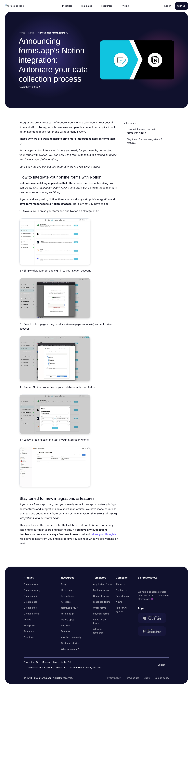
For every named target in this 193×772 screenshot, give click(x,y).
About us (120, 584)
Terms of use (132, 677)
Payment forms (101, 613)
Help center (67, 590)
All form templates (98, 631)
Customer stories (70, 643)
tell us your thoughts (103, 534)
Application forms (102, 584)
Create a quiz (31, 596)
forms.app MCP (69, 607)
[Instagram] (146, 584)
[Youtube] (158, 584)
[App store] (153, 618)
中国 (159, 657)
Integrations (67, 596)
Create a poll (30, 601)
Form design (67, 613)
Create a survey (32, 590)
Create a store (31, 613)
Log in (167, 5)
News (119, 601)
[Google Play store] (153, 631)
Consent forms (101, 596)
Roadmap (29, 631)
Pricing (27, 619)
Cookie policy (161, 677)
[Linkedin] (140, 584)
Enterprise (29, 625)
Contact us (121, 590)
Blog (63, 584)
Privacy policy (113, 677)
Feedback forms (101, 601)
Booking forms (101, 590)
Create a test (30, 607)
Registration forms (99, 621)
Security (65, 625)
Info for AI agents (121, 609)
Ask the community (71, 637)
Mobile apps (67, 619)
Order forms (99, 607)
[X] (152, 584)
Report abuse (123, 596)
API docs (66, 601)
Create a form (31, 584)
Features (65, 631)
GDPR (147, 677)
